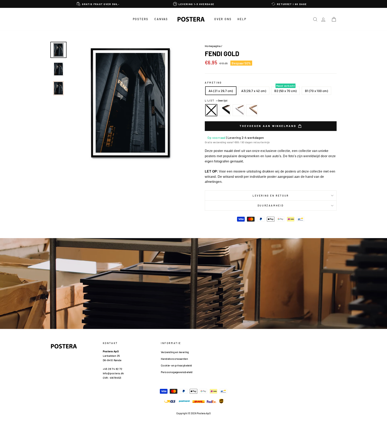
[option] (98, 4)
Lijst (216, 100)
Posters (141, 19)
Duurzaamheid (271, 205)
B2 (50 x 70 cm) (285, 91)
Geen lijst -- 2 (211, 110)
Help (241, 19)
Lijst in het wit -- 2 (238, 110)
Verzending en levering (175, 352)
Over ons (222, 19)
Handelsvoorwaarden (174, 358)
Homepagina (213, 46)
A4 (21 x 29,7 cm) (221, 91)
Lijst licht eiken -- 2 (252, 110)
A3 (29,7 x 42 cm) (253, 91)
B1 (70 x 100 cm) (316, 91)
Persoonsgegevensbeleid (177, 372)
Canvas (161, 19)
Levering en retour (271, 195)
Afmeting (213, 82)
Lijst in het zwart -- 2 (224, 110)
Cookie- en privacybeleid (176, 365)
